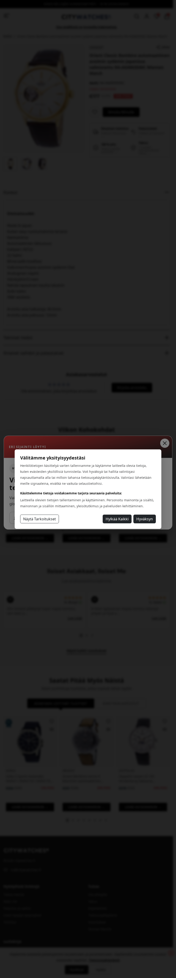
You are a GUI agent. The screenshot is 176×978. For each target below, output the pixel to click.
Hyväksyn (144, 518)
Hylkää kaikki (117, 518)
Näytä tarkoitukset (39, 518)
